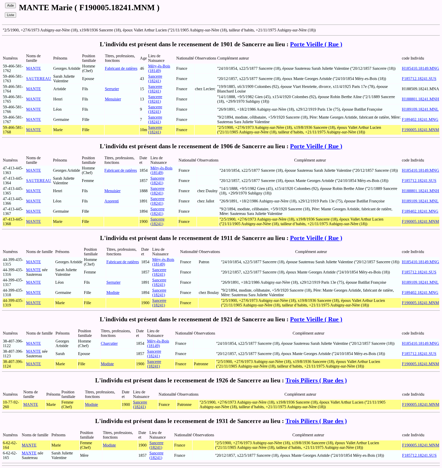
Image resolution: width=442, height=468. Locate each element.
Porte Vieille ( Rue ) (316, 44)
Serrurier (112, 89)
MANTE (33, 68)
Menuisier (113, 99)
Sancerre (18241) (155, 78)
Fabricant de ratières (121, 68)
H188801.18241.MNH (420, 99)
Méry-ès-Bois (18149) (159, 68)
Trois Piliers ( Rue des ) (316, 380)
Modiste (112, 292)
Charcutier (109, 343)
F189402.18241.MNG (420, 119)
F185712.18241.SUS (419, 78)
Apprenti (111, 201)
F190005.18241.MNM (420, 130)
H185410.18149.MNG (420, 68)
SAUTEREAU (38, 78)
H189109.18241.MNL (420, 109)
